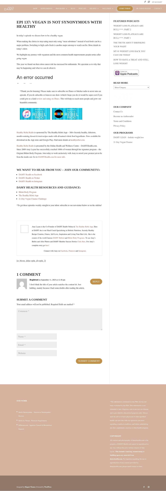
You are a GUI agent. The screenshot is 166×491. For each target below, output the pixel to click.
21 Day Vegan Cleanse (122, 142)
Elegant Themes (30, 487)
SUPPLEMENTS (46, 8)
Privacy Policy (119, 125)
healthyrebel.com (78, 139)
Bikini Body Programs (76, 238)
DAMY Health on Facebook (30, 174)
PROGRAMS (60, 8)
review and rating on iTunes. (48, 98)
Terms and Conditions (122, 121)
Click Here (81, 241)
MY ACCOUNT (157, 2)
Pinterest (72, 251)
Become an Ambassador (123, 116)
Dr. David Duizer (143, 8)
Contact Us (118, 111)
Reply (96, 281)
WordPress (47, 487)
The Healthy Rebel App (28, 195)
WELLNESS (106, 8)
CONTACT (158, 8)
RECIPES (93, 8)
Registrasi (34, 279)
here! (47, 245)
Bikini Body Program (27, 192)
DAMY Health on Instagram (30, 181)
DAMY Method (58, 238)
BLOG (73, 8)
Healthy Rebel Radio (25, 132)
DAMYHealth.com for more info (51, 156)
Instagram (82, 251)
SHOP (35, 8)
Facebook (64, 251)
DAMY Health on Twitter (29, 177)
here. (141, 466)
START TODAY (124, 8)
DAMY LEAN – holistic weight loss (128, 137)
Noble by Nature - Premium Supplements (32, 420)
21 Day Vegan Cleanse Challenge (32, 198)
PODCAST (82, 8)
